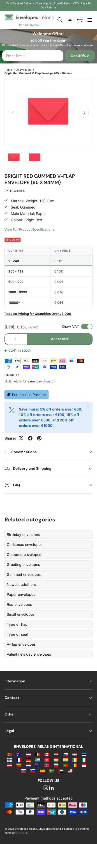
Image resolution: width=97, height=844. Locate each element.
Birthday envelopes (23, 534)
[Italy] (84, 759)
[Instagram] (46, 788)
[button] (80, 20)
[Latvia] (9, 765)
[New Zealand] (37, 765)
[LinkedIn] (51, 788)
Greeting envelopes (23, 564)
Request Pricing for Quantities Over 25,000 (38, 314)
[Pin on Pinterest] (39, 438)
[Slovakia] (23, 770)
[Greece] (37, 759)
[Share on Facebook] (30, 438)
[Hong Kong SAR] (46, 759)
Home (8, 69)
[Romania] (74, 765)
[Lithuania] (18, 765)
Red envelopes (19, 604)
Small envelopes (21, 614)
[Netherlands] (28, 765)
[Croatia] (56, 754)
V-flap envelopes (21, 644)
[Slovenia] (32, 770)
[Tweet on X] (21, 438)
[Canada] (46, 754)
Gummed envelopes (24, 574)
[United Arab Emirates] (60, 770)
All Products (23, 69)
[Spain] (42, 770)
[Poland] (56, 765)
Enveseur (21, 832)
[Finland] (9, 759)
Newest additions (22, 584)
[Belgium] (37, 754)
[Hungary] (56, 759)
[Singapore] (84, 765)
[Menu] (90, 20)
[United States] (70, 770)
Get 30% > (80, 56)
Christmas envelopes (24, 544)
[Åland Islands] (9, 754)
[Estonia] (84, 754)
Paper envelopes (21, 594)
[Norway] (46, 765)
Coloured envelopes (24, 554)
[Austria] (28, 754)
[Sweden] (51, 770)
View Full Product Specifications (29, 229)
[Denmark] (74, 754)
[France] (18, 759)
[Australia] (18, 754)
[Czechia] (65, 754)
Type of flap (17, 624)
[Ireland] (74, 759)
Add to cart (59, 339)
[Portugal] (65, 765)
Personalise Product (29, 394)
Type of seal (17, 634)
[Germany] (28, 759)
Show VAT (70, 326)
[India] (65, 759)
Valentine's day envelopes (29, 654)
